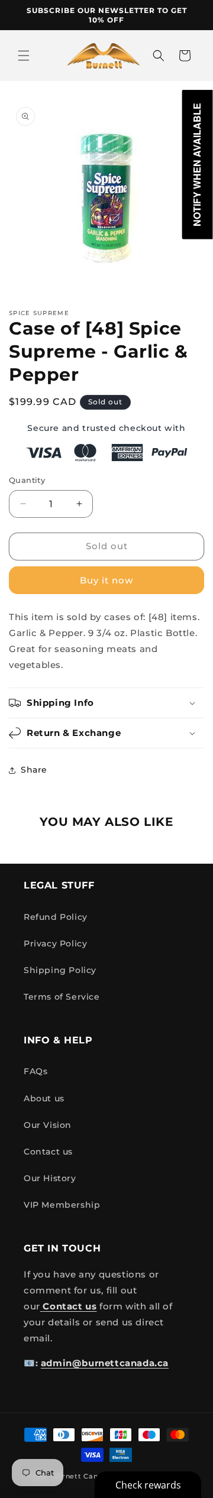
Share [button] (34, 769)
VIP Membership (62, 1204)
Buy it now (106, 580)
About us (44, 1098)
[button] (24, 56)
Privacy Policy (55, 943)
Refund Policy (56, 917)
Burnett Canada (84, 1476)
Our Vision (48, 1125)
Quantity (27, 480)
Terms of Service (62, 996)
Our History (50, 1178)
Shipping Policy (60, 970)
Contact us (48, 1151)
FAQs (35, 1071)
